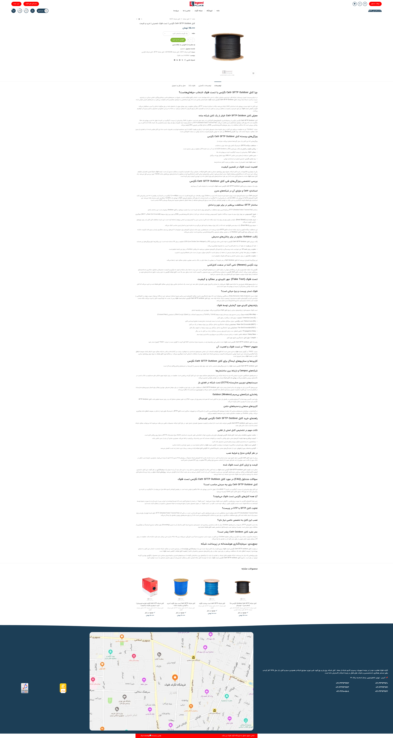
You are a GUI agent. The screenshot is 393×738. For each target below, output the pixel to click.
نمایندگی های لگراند (31, 4)
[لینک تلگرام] (355, 4)
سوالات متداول (375, 4)
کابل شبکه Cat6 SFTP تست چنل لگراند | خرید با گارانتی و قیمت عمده (181, 604)
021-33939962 (342, 683)
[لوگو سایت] (196, 4)
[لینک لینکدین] (177, 60)
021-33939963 (342, 687)
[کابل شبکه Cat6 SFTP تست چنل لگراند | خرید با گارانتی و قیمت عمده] (181, 587)
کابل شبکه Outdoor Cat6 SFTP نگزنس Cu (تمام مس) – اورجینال (243, 604)
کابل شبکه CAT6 (175, 19)
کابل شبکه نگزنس (147, 52)
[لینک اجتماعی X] (182, 60)
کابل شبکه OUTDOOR (172, 52)
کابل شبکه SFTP (159, 52)
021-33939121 (382, 687)
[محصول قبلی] (141, 19)
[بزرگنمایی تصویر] (253, 73)
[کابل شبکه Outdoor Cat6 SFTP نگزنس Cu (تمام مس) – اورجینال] (243, 587)
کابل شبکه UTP (148, 608)
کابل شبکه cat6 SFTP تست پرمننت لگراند (212, 603)
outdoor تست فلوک (183, 55)
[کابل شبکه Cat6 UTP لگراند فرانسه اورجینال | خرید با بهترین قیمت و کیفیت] (150, 587)
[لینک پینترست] (179, 60)
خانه (193, 19)
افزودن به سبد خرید (178, 40)
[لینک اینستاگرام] (365, 4)
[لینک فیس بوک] (185, 60)
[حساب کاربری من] (32, 11)
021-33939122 (381, 691)
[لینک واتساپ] (360, 4)
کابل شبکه (186, 19)
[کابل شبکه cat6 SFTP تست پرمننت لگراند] (212, 587)
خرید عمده (16, 4)
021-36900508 (342, 691)
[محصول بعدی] (137, 19)
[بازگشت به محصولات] (139, 19)
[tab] (217, 85)
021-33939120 (381, 683)
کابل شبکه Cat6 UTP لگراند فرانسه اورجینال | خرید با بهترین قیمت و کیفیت (150, 604)
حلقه (193, 33)
